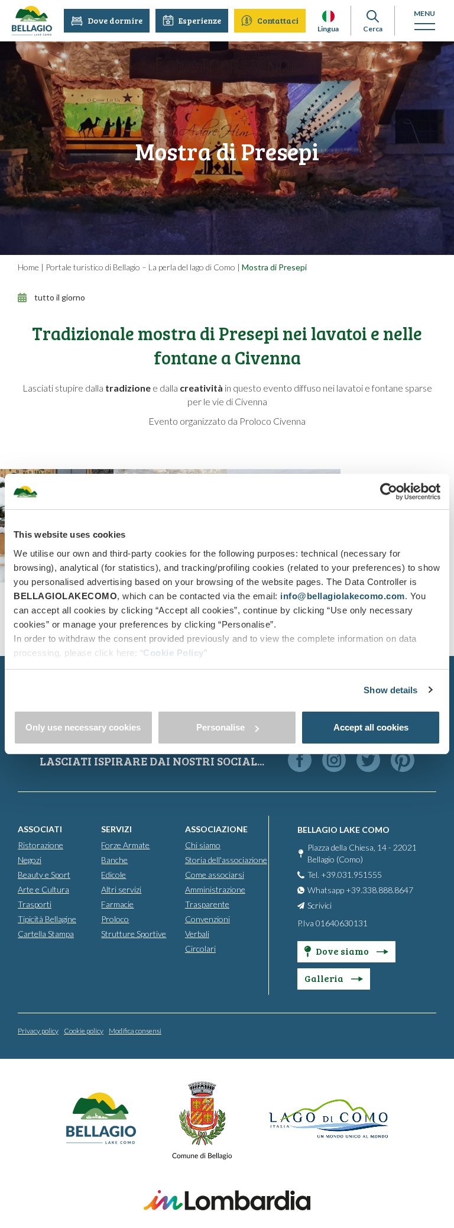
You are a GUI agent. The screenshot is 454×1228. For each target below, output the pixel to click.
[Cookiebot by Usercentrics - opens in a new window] (388, 491)
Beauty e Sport (44, 875)
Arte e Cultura (43, 889)
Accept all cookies (370, 727)
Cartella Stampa (46, 934)
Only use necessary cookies (83, 727)
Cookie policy (83, 1030)
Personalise (220, 727)
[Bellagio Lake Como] (32, 20)
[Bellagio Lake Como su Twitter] (368, 761)
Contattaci (278, 20)
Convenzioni (207, 919)
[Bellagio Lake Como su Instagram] (334, 761)
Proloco (115, 919)
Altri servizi (121, 889)
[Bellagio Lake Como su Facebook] (300, 761)
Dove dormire (114, 20)
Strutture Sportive (133, 934)
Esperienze (200, 20)
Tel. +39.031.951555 (344, 875)
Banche (114, 860)
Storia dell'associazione (226, 860)
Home (28, 267)
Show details (390, 690)
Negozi (29, 860)
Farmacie (117, 904)
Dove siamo (343, 951)
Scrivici (319, 905)
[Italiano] (328, 16)
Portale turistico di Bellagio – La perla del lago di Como (140, 267)
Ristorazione (40, 845)
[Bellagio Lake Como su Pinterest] (402, 761)
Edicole (113, 875)
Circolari (200, 948)
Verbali (197, 934)
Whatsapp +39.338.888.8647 (360, 890)
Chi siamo (202, 845)
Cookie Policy (173, 653)
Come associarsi (214, 875)
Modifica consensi (135, 1030)
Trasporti (34, 904)
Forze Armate (125, 845)
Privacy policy (38, 1030)
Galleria (324, 978)
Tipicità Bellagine (47, 919)
